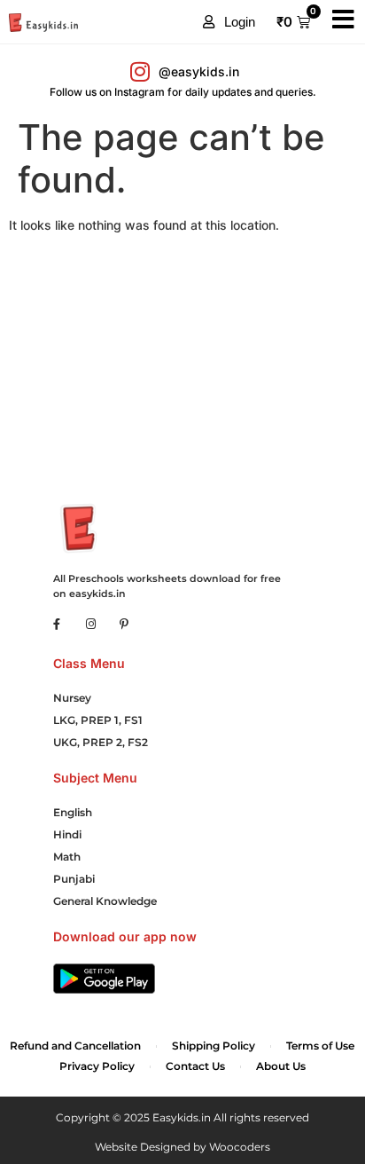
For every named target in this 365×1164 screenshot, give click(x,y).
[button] (229, 22)
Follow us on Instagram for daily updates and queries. (183, 91)
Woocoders (239, 1146)
